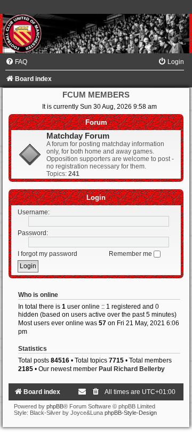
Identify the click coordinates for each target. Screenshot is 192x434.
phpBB (54, 406)
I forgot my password (47, 254)
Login (96, 198)
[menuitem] (16, 62)
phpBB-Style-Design (131, 412)
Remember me (131, 254)
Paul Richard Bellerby (132, 369)
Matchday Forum (77, 136)
